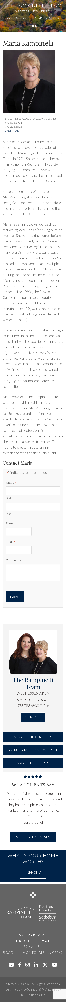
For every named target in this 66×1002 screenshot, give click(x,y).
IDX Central (30, 989)
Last (8, 513)
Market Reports (33, 763)
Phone (10, 523)
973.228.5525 (16, 18)
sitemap (11, 984)
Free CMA (33, 873)
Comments (13, 560)
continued (35, 816)
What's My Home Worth (33, 750)
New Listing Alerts (33, 737)
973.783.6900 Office (33, 705)
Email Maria (12, 130)
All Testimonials (33, 837)
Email (10, 542)
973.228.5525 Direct (33, 700)
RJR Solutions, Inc (33, 995)
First (8, 498)
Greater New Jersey (33, 11)
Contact (33, 717)
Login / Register (46, 18)
